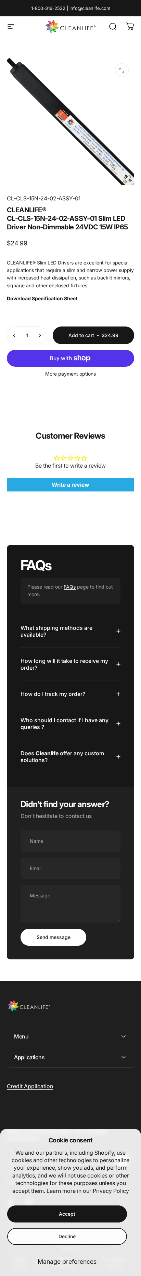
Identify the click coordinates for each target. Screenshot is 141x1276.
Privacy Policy (111, 1190)
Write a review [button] (70, 484)
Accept (67, 1214)
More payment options (70, 374)
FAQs (70, 587)
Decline (67, 1236)
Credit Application (30, 1086)
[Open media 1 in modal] (122, 70)
